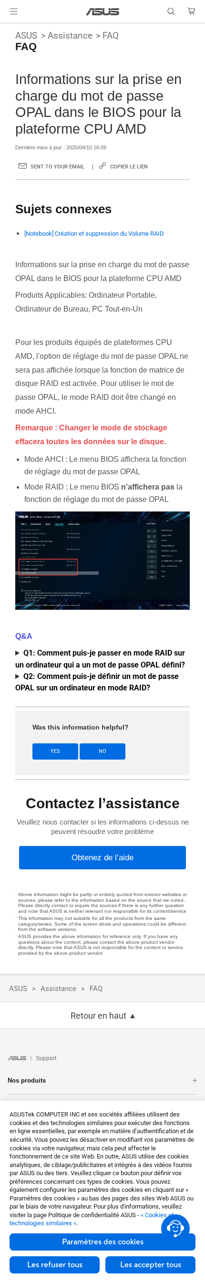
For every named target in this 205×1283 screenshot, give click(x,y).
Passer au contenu (6, 29)
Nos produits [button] (27, 1080)
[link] (103, 11)
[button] (14, 11)
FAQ (110, 35)
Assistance (70, 35)
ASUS (26, 35)
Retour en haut (98, 1016)
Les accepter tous (150, 1265)
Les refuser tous (54, 1265)
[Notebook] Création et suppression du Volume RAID (94, 233)
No (102, 751)
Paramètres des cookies (103, 1242)
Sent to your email (57, 167)
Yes (55, 751)
